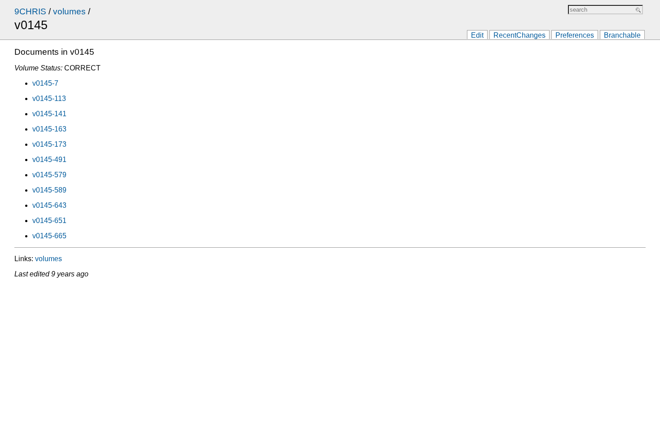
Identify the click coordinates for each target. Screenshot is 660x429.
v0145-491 (49, 159)
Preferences (574, 35)
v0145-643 (49, 205)
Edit (477, 35)
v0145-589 (49, 190)
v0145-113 (49, 98)
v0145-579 (49, 175)
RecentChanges (519, 35)
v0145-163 (49, 129)
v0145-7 (45, 83)
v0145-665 (49, 236)
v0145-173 (49, 144)
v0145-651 (49, 220)
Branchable (622, 35)
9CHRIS (30, 11)
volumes (69, 11)
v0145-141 (49, 114)
